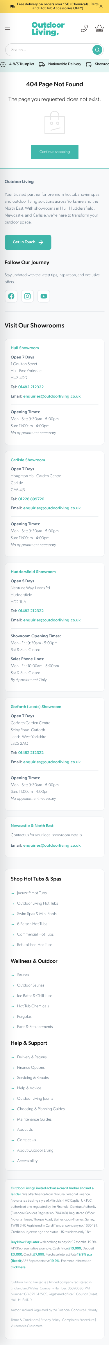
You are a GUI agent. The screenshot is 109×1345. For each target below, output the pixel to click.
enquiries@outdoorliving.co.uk (52, 396)
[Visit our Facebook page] (11, 296)
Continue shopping (55, 152)
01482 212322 (31, 387)
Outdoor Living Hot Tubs (37, 903)
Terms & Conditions (25, 1320)
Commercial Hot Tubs (35, 934)
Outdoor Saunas (30, 985)
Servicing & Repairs (33, 1078)
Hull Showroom (25, 348)
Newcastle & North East (32, 826)
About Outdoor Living (35, 1150)
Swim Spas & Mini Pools (36, 914)
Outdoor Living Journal (35, 1099)
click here (18, 1267)
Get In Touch (24, 242)
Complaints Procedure (78, 1320)
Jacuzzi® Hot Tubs (32, 893)
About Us (25, 1130)
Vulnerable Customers (26, 1326)
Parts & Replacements (35, 1027)
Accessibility (27, 1161)
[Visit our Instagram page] (27, 296)
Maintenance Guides (34, 1119)
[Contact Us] (84, 28)
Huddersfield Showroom (33, 572)
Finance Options (30, 1068)
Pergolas (24, 1017)
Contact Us (26, 1140)
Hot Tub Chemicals (33, 1006)
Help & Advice (29, 1088)
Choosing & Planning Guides (41, 1109)
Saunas (23, 975)
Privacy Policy (50, 1320)
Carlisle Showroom (28, 460)
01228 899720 (31, 499)
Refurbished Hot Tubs (34, 945)
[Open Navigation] (7, 28)
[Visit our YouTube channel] (43, 296)
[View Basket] (99, 28)
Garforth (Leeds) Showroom (36, 707)
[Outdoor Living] (48, 28)
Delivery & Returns (32, 1057)
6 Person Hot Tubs (32, 924)
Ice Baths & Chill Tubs (34, 996)
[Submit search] (97, 50)
